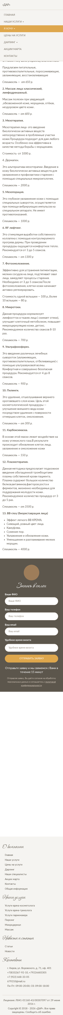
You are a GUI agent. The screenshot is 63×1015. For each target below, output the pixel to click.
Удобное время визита (18, 640)
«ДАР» (6, 4)
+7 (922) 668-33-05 (18, 977)
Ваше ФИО (11, 594)
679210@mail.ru (16, 981)
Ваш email (10, 625)
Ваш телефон (12, 609)
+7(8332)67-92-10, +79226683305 (27, 972)
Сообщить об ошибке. (38, 1012)
